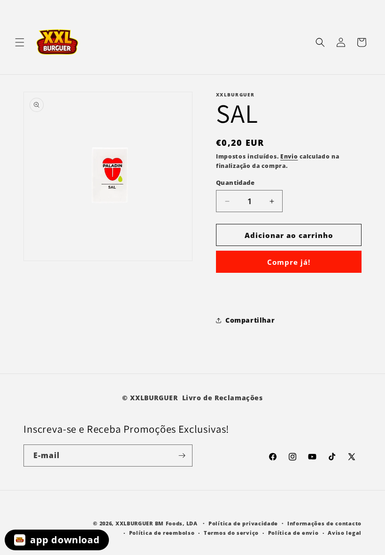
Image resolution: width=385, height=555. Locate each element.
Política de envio (293, 532)
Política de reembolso (162, 532)
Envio (289, 156)
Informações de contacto (324, 523)
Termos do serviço (231, 532)
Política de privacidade (243, 523)
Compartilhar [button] (250, 320)
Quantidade (235, 182)
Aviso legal (345, 532)
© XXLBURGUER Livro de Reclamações (192, 397)
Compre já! (288, 262)
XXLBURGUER (134, 523)
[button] (19, 42)
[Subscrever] (181, 455)
